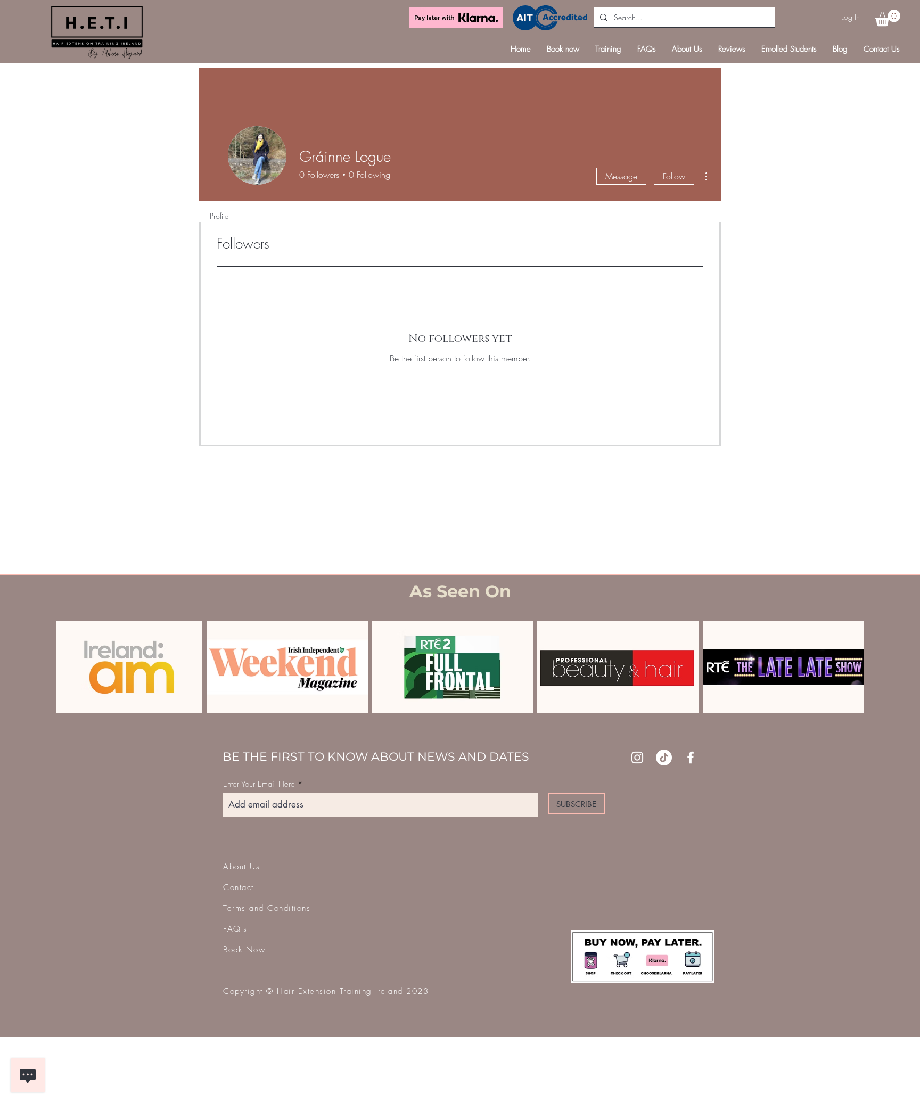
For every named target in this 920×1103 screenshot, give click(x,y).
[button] (887, 18)
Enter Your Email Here (259, 784)
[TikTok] (664, 757)
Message (621, 176)
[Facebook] (691, 757)
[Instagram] (637, 757)
